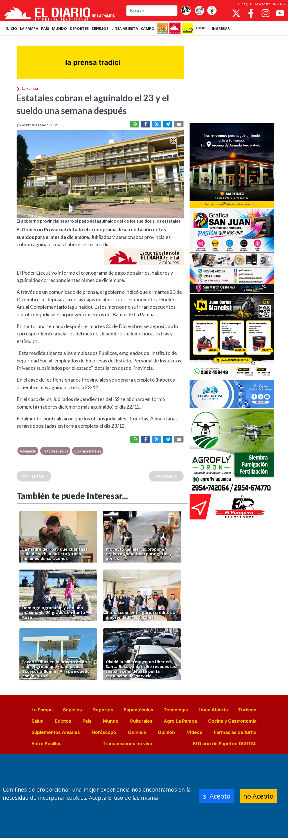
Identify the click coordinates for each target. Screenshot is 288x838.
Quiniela (137, 732)
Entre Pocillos (47, 743)
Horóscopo (104, 732)
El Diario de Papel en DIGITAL (224, 743)
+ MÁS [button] (200, 27)
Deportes (103, 709)
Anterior (33, 476)
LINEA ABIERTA (124, 28)
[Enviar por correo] (179, 124)
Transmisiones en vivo (127, 743)
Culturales (141, 721)
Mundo (110, 721)
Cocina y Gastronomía (232, 721)
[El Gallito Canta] (186, 10)
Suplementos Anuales (56, 732)
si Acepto (216, 796)
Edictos (63, 721)
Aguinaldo (28, 451)
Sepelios (72, 709)
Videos (194, 732)
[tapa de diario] (199, 10)
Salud (38, 721)
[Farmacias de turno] (212, 10)
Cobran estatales (87, 451)
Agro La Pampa (180, 721)
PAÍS (45, 28)
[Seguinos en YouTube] (280, 13)
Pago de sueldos (55, 451)
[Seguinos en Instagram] (265, 13)
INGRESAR (221, 28)
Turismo (247, 709)
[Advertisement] (232, 80)
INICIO (11, 28)
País (86, 721)
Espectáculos (138, 709)
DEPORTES (79, 28)
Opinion (166, 732)
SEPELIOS (100, 28)
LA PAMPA (29, 28)
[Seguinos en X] (236, 13)
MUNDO (59, 28)
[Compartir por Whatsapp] (134, 124)
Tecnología (176, 709)
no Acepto (258, 796)
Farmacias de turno (235, 732)
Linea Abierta (213, 709)
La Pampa (42, 709)
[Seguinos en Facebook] (250, 13)
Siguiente (166, 476)
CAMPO (147, 28)
